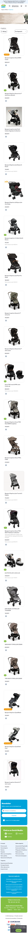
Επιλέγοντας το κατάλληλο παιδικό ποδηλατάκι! (14, 889)
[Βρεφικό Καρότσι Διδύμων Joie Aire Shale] (14, 190)
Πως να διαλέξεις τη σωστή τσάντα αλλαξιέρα (14, 882)
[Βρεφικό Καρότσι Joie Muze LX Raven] (14, 153)
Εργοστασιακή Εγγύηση (7, 863)
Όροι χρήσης (4, 855)
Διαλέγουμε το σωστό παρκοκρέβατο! (14, 886)
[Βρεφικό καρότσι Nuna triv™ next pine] (14, 301)
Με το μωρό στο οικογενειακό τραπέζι (14, 884)
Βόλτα (6, 9)
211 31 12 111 (15, 902)
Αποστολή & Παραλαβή (21, 846)
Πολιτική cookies (19, 853)
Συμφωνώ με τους (12, 820)
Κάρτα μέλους (18, 851)
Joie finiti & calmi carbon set (12, 573)
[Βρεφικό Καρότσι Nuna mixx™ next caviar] (14, 336)
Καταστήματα (4, 848)
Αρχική (2, 9)
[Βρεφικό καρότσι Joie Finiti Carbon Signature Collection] (14, 117)
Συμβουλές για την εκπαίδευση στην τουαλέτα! (14, 893)
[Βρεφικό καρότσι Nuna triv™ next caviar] (14, 770)
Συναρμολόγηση (5, 865)
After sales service (5, 867)
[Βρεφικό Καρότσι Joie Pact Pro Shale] (14, 263)
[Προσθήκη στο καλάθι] (6, 65)
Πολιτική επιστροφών (21, 855)
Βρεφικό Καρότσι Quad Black (13, 712)
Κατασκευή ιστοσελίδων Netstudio (14, 918)
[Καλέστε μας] (10, 6)
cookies (24, 927)
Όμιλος (2, 849)
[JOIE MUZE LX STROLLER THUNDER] (14, 596)
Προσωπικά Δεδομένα (6, 857)
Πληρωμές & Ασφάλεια (21, 849)
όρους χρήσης (16, 820)
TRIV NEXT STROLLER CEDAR (13, 678)
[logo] (3, 6)
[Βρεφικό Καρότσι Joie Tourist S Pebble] (14, 481)
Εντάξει (18, 930)
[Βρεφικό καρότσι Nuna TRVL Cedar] (14, 445)
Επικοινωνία (4, 846)
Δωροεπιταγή (4, 869)
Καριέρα (3, 851)
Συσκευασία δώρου (20, 848)
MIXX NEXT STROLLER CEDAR (13, 644)
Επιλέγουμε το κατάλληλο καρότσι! (14, 879)
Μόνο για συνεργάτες (6, 853)
